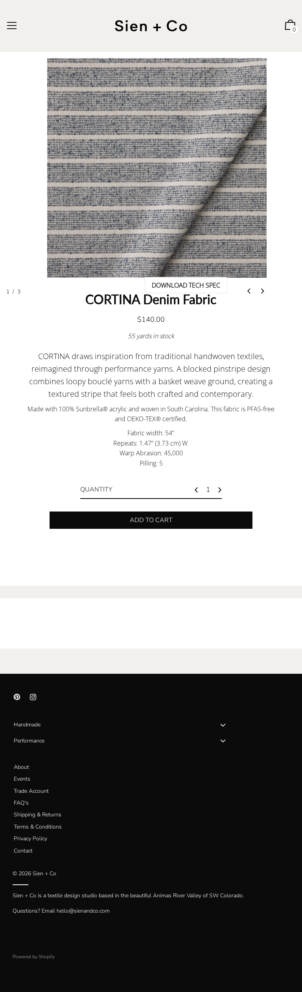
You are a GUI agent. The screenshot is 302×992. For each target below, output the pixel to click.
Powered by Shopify (34, 956)
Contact (23, 850)
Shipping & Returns (37, 814)
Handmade (27, 724)
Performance (29, 740)
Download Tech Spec (186, 285)
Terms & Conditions (38, 827)
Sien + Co (44, 873)
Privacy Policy (30, 838)
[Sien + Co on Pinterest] (17, 697)
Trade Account (31, 791)
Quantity (96, 489)
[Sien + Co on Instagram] (33, 697)
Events (22, 779)
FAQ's (21, 803)
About (21, 767)
